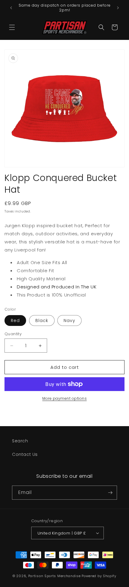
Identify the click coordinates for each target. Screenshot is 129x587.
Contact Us (25, 454)
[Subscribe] (110, 493)
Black (41, 321)
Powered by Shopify (99, 575)
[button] (12, 27)
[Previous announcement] (11, 7)
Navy (69, 321)
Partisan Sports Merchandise (54, 575)
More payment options (64, 398)
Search (20, 441)
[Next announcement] (117, 7)
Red (15, 321)
